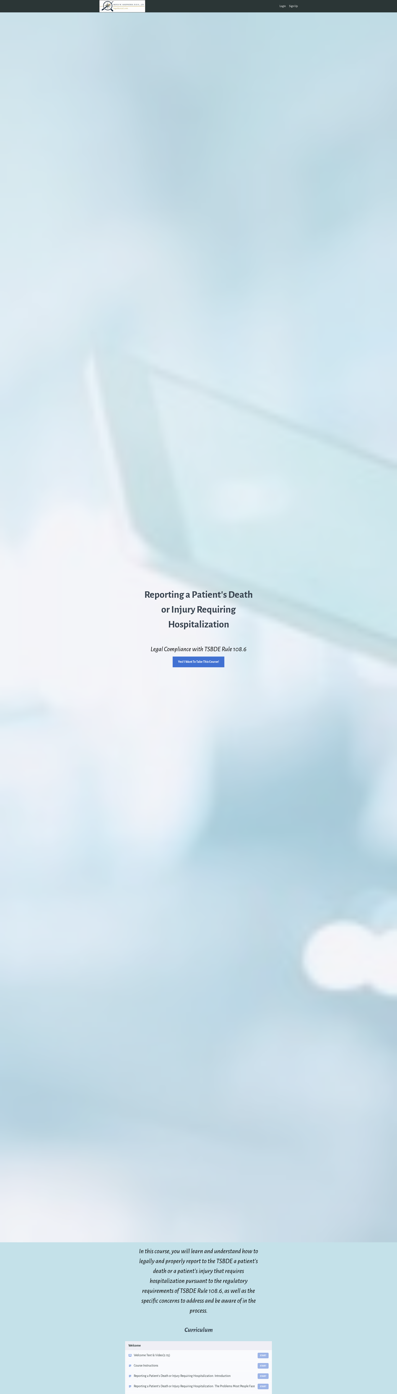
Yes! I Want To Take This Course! (198, 662)
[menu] (287, 6)
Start (263, 1355)
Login (283, 6)
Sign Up (293, 6)
